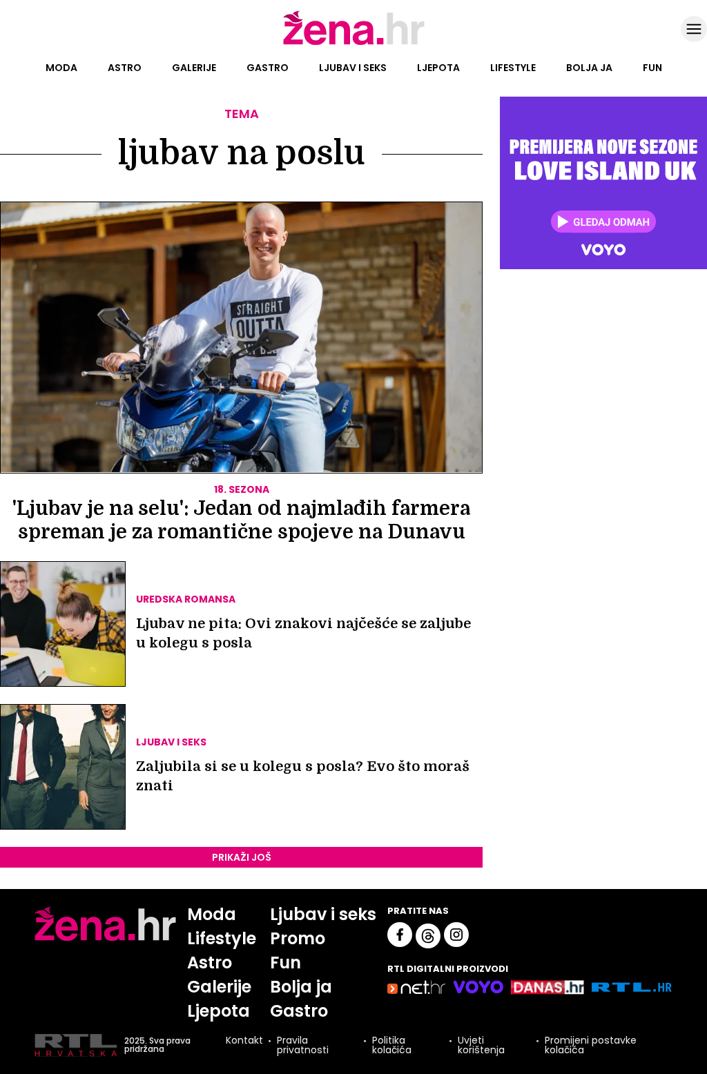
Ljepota (438, 68)
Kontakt (244, 1041)
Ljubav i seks (353, 68)
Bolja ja (589, 68)
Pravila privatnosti (303, 1045)
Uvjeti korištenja (481, 1045)
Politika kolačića (391, 1045)
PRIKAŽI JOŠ (241, 857)
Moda (61, 68)
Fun (652, 68)
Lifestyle (513, 68)
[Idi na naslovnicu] (354, 43)
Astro (125, 68)
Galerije (194, 68)
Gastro (267, 68)
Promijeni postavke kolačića (591, 1045)
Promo (297, 938)
